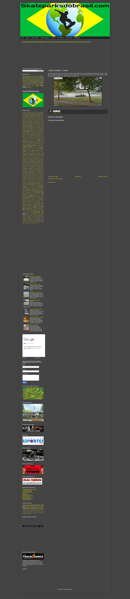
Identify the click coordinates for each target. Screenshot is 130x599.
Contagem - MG (39, 136)
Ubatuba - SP (39, 219)
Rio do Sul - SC (36, 195)
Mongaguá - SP (26, 169)
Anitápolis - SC (36, 113)
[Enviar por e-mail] (54, 111)
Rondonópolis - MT (32, 196)
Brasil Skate (24, 493)
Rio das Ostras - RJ (36, 193)
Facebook (40, 509)
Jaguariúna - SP (26, 160)
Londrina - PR (36, 164)
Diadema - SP (32, 142)
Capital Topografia (26, 497)
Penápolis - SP (39, 182)
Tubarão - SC (25, 219)
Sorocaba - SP (39, 204)
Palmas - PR (41, 177)
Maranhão (30, 78)
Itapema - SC (40, 155)
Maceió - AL (33, 165)
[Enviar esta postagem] (50, 111)
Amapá (32, 76)
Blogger (71, 589)
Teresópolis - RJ (25, 217)
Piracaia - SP (41, 183)
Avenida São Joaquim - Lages (36, 309)
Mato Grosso (36, 78)
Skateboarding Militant (27, 490)
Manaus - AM (27, 167)
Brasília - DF (27, 126)
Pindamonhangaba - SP (33, 183)
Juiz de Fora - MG (31, 163)
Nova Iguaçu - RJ (34, 173)
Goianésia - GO (35, 148)
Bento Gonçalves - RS (26, 123)
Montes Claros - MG (34, 169)
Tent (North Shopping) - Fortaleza (36, 317)
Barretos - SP (32, 121)
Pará (28, 81)
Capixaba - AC (41, 132)
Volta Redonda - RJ (26, 221)
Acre (23, 76)
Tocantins (28, 87)
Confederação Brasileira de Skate (29, 489)
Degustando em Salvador (27, 495)
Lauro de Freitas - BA (29, 164)
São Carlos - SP (28, 206)
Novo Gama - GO (37, 174)
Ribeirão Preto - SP (30, 192)
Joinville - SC (25, 162)
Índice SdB (77, 37)
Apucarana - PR (28, 114)
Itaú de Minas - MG (25, 158)
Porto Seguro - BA (36, 187)
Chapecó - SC (25, 136)
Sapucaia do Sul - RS (33, 201)
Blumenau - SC (41, 123)
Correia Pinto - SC (35, 137)
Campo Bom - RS (36, 130)
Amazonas (36, 76)
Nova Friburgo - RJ (25, 173)
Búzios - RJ (40, 126)
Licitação (24, 508)
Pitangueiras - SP (34, 184)
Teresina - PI (40, 216)
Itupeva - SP (38, 158)
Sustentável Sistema (26, 499)
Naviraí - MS (34, 172)
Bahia (41, 76)
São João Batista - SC (33, 209)
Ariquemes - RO (33, 117)
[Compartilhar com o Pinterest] (59, 111)
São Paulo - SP (38, 212)
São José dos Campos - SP (33, 207)
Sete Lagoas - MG (33, 202)
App (31, 509)
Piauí (40, 81)
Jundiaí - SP (37, 163)
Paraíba (23, 81)
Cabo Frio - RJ (33, 127)
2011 (28, 509)
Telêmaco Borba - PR (32, 216)
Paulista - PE (26, 182)
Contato (53, 37)
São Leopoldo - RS (30, 210)
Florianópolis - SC (29, 145)
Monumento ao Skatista (32, 512)
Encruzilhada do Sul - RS (34, 144)
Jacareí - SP (32, 159)
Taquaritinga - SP (39, 215)
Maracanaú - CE (34, 167)
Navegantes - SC (27, 172)
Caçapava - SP (33, 135)
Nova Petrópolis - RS (28, 174)
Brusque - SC (34, 126)
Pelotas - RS (32, 182)
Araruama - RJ (41, 116)
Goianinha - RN (28, 148)
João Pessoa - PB (34, 162)
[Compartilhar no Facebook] (58, 111)
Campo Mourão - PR (33, 131)
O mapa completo (45, 37)
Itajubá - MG (28, 155)
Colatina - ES (32, 136)
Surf (25, 509)
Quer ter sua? (69, 37)
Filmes (35, 508)
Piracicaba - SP (26, 184)
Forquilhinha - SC (39, 145)
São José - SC (36, 206)
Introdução (24, 512)
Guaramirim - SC (29, 149)
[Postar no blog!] (55, 111)
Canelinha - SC (27, 132)
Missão (27, 37)
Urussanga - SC (33, 220)
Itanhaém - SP (33, 155)
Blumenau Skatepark (34, 325)
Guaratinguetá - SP (33, 150)
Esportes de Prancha (38, 507)
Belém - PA (32, 122)
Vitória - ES (40, 220)
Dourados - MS (25, 144)
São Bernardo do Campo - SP (28, 205)
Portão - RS (30, 188)
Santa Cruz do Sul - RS (34, 197)
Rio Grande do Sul (34, 82)
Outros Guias (60, 37)
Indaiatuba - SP (33, 153)
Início (22, 37)
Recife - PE (36, 191)
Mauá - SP (32, 168)
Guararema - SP (25, 150)
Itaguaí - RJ (38, 154)
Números (40, 512)
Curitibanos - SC (28, 141)
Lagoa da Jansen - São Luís (35, 292)
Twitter (29, 513)
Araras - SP (35, 116)
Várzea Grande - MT (35, 221)
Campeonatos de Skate (27, 492)
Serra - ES (40, 201)
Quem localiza (35, 37)
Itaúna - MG (32, 158)
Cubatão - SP (26, 140)
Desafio (35, 509)
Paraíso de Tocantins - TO (37, 179)
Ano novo (30, 508)
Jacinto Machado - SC (40, 159)
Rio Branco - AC (39, 192)
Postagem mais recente (53, 176)
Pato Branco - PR (40, 181)
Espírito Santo (39, 77)
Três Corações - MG (38, 217)
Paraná (60, 112)
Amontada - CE (32, 112)
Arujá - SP (36, 118)
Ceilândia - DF (39, 135)
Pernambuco (33, 81)
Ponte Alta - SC (27, 186)
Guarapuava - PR (38, 149)
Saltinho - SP (39, 196)
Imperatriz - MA (25, 153)
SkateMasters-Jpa (26, 494)
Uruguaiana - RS (25, 220)
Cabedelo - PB (25, 127)
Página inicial (78, 176)
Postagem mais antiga (102, 176)
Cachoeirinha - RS (32, 128)
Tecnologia (24, 513)
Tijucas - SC (32, 217)
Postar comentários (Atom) (57, 178)
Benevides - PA (39, 122)
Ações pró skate (27, 505)
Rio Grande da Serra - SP (27, 193)
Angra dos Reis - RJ (28, 113)
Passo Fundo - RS (32, 181)
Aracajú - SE (35, 114)
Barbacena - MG (25, 121)
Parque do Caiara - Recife (35, 284)
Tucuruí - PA (32, 219)
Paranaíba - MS (28, 179)
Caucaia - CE (26, 135)
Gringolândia (28, 507)
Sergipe (31, 85)
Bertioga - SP (34, 123)
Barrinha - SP (38, 121)
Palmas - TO (26, 178)
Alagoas (27, 76)
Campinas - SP (28, 130)
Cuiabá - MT (33, 140)
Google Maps (41, 508)
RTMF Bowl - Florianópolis (35, 276)
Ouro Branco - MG (28, 177)
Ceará (23, 77)
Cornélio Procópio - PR (26, 137)
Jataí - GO (40, 160)
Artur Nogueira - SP (29, 118)
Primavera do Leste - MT (28, 191)
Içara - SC (26, 159)
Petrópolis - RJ (25, 183)
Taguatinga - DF (32, 215)
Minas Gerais (33, 80)
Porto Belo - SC (29, 187)
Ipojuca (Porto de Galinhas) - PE (28, 154)
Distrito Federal (31, 77)
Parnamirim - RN (25, 181)
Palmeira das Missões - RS (34, 178)
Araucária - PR (26, 117)
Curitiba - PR (56, 112)
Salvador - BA (25, 197)
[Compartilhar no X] (56, 111)
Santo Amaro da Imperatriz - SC (36, 200)
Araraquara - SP (28, 116)
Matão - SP (27, 168)
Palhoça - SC (35, 177)
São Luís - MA (28, 212)
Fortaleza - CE (26, 146)
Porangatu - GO (34, 186)
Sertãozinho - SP (25, 202)
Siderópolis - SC (41, 202)
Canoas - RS (34, 132)
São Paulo (40, 85)
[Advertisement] (65, 55)
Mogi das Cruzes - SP (40, 168)
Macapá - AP (27, 165)
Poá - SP (34, 188)
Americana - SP (25, 112)
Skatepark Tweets (51, 182)
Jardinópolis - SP (34, 160)
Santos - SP (24, 201)
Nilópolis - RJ (40, 172)
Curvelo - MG (35, 141)
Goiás (23, 78)
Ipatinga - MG (39, 153)
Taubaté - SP (24, 216)
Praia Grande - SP (29, 190)
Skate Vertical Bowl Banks (27, 498)
